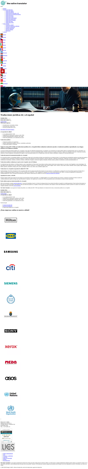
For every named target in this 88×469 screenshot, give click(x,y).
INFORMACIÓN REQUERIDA (7, 129)
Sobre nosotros (6, 23)
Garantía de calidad (10, 25)
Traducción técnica (9, 15)
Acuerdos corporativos (10, 27)
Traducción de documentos (11, 17)
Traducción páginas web (11, 19)
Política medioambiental (8, 453)
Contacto (5, 32)
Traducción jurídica (10, 10)
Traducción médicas (10, 12)
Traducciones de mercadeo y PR (12, 13)
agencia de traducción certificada (52, 173)
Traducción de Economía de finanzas (13, 14)
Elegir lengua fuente (5, 119)
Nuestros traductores (10, 28)
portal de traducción (17, 183)
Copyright (5, 457)
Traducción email (9, 21)
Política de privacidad (7, 458)
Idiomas (4, 8)
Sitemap (4, 459)
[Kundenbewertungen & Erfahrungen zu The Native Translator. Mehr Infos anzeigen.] (6, 442)
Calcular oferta (4, 121)
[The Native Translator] (14, 5)
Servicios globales (9, 29)
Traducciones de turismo (11, 20)
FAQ (4, 454)
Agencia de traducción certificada (12, 26)
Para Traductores (6, 460)
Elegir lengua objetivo (5, 120)
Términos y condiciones (8, 455)
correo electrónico (17, 185)
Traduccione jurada (9, 16)
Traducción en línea (10, 22)
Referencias (8, 30)
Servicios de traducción (8, 9)
